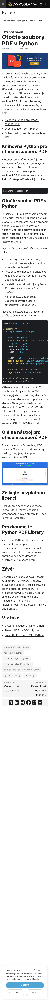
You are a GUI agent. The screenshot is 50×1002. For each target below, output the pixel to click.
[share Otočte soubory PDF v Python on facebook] (28, 703)
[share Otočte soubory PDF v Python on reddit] (23, 703)
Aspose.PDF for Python (15, 163)
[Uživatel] (41, 4)
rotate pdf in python (13, 653)
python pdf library (12, 675)
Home (7, 12)
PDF (43, 73)
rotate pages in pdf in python (17, 664)
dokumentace (10, 548)
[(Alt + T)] (14, 12)
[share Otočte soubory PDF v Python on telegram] (40, 703)
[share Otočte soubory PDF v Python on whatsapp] (34, 703)
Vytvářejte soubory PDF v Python (24, 625)
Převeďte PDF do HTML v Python (24, 635)
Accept (25, 985)
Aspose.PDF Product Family (16, 647)
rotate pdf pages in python (16, 658)
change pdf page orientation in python (21, 670)
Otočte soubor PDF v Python (22, 128)
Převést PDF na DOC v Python (22, 630)
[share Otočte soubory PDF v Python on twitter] (11, 703)
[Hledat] (46, 4)
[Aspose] (18, 4)
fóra (33, 559)
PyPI (4, 179)
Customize (15, 993)
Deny (35, 993)
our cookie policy (33, 979)
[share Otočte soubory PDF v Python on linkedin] (17, 703)
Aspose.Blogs (17, 31)
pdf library (29, 675)
